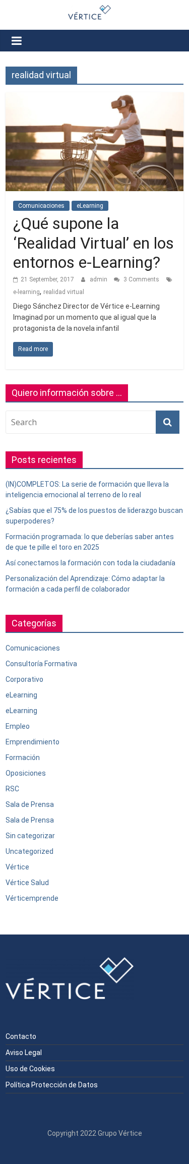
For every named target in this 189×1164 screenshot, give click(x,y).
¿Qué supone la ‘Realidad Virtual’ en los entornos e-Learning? (93, 243)
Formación (23, 757)
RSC (12, 789)
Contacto (21, 1036)
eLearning (90, 205)
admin (99, 279)
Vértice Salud (27, 883)
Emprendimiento (32, 742)
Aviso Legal (24, 1053)
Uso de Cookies (30, 1069)
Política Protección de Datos (52, 1085)
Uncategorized (29, 851)
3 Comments (140, 279)
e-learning (26, 292)
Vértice (17, 867)
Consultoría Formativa (41, 664)
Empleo (18, 726)
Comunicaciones (41, 205)
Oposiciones (26, 773)
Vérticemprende (32, 898)
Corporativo (24, 679)
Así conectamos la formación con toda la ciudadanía (90, 563)
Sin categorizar (30, 836)
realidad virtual (63, 292)
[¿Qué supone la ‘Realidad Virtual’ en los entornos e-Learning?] (94, 98)
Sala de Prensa (30, 804)
